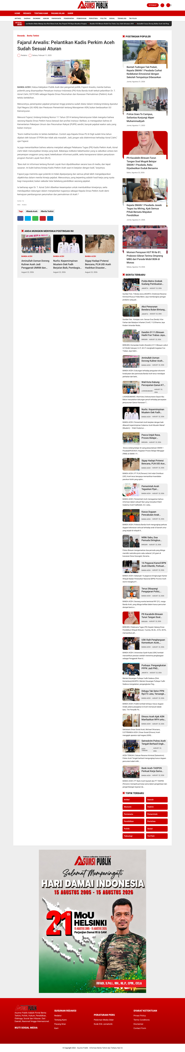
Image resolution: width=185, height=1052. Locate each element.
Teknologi (122, 18)
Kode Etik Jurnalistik (103, 1024)
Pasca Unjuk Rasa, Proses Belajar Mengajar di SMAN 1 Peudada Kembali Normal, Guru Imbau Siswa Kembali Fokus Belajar (152, 436)
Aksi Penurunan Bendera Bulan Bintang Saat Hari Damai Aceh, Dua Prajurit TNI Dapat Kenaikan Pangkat (153, 308)
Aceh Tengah (144, 749)
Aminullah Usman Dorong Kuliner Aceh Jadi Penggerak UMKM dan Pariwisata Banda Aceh (142, 23)
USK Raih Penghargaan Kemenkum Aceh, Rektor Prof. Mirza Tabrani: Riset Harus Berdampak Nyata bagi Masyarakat (153, 641)
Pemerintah (69, 18)
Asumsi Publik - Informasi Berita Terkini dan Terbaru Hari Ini (100, 1048)
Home (17, 13)
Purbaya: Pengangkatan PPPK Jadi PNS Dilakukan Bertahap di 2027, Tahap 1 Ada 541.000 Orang (154, 667)
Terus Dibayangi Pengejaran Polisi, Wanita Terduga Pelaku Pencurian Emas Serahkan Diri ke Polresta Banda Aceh (153, 590)
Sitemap (153, 5)
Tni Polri (133, 18)
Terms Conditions (142, 1020)
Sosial (112, 18)
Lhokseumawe (147, 391)
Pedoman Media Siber (104, 1020)
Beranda (21, 35)
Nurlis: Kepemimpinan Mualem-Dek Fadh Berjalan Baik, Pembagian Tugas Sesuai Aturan (67, 264)
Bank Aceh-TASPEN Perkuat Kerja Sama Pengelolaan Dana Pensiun (152, 770)
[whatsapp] (35, 218)
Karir (70, 13)
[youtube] (25, 5)
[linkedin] (50, 218)
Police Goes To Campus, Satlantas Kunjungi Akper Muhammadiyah (140, 117)
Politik (103, 18)
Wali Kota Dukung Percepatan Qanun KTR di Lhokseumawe (153, 384)
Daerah (27, 18)
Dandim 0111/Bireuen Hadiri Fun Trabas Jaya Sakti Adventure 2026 (88, 23)
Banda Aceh (32, 211)
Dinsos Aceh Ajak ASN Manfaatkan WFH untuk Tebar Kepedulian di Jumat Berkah (153, 718)
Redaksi (27, 13)
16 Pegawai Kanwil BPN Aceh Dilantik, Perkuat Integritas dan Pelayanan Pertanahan (154, 564)
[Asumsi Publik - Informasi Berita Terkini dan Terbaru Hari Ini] (92, 9)
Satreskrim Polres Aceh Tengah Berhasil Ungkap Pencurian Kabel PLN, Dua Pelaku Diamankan (154, 742)
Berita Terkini (33, 35)
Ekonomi (36, 18)
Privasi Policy (140, 1015)
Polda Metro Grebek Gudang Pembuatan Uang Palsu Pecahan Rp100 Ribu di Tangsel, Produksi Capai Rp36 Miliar (153, 283)
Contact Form (140, 1028)
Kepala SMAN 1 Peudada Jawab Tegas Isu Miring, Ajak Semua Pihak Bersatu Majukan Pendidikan (144, 210)
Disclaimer (138, 1024)
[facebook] (14, 5)
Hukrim (150, 807)
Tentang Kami (41, 13)
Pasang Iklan (57, 13)
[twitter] (18, 5)
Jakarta (145, 288)
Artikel (18, 18)
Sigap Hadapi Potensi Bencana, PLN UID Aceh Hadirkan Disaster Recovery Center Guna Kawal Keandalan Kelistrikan (98, 264)
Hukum (46, 18)
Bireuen (144, 339)
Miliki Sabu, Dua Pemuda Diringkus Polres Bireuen (151, 539)
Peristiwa (93, 18)
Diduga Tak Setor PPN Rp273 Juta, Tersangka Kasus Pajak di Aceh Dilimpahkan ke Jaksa (153, 692)
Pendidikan (81, 18)
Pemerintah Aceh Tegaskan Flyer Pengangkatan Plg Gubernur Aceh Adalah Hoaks (153, 488)
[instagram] (21, 5)
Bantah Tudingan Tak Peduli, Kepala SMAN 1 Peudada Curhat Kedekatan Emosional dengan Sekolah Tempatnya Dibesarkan (144, 72)
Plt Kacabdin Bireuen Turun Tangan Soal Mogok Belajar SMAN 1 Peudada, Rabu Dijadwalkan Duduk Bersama (142, 163)
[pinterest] (43, 218)
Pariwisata (56, 18)
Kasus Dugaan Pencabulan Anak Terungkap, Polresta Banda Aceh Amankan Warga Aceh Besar (153, 513)
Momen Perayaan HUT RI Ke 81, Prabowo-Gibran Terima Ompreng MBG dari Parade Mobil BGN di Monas (145, 257)
